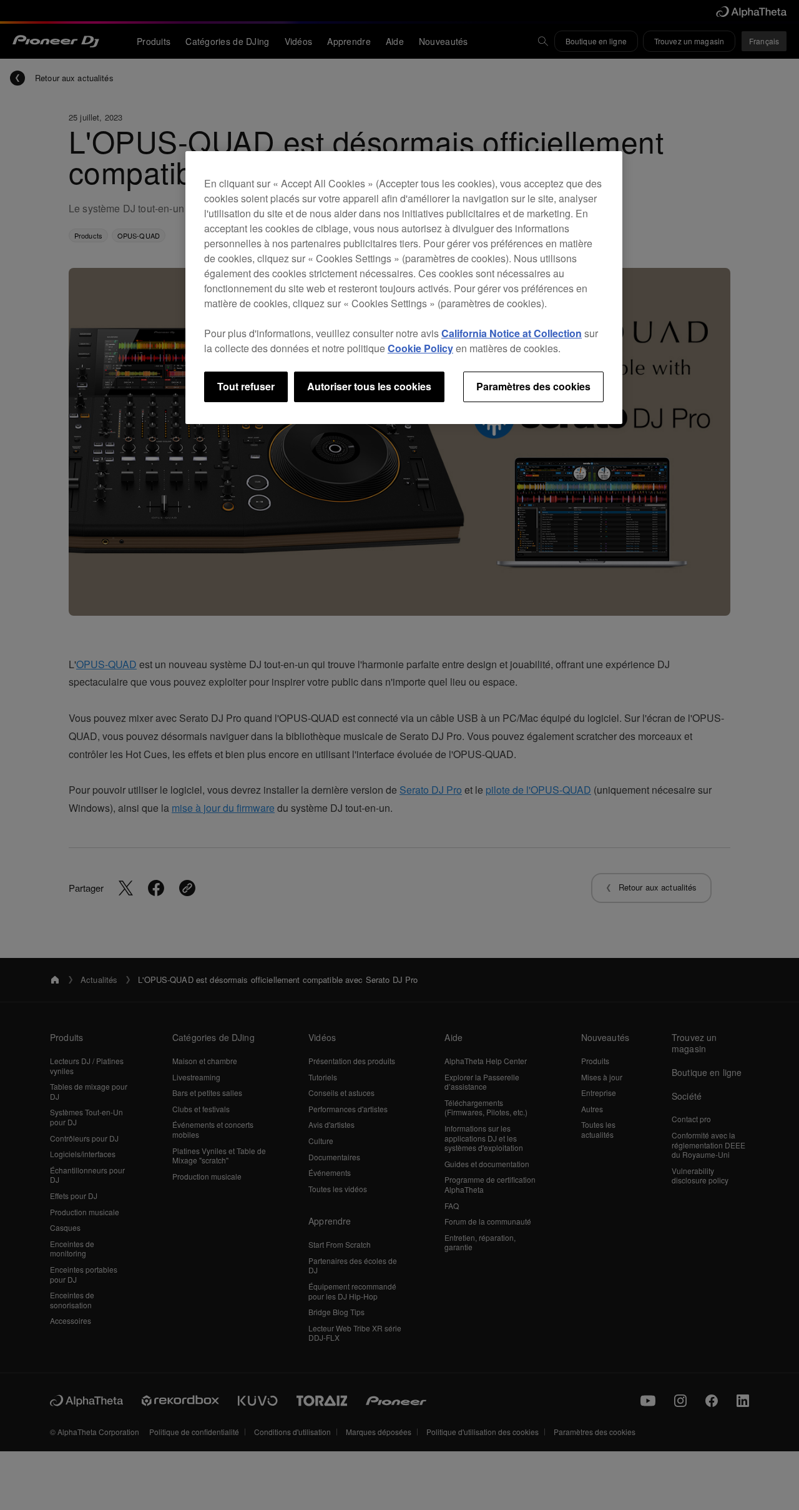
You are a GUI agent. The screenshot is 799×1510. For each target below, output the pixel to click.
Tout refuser (246, 386)
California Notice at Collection (511, 333)
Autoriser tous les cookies (369, 386)
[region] (403, 287)
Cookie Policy (420, 348)
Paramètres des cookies (533, 386)
